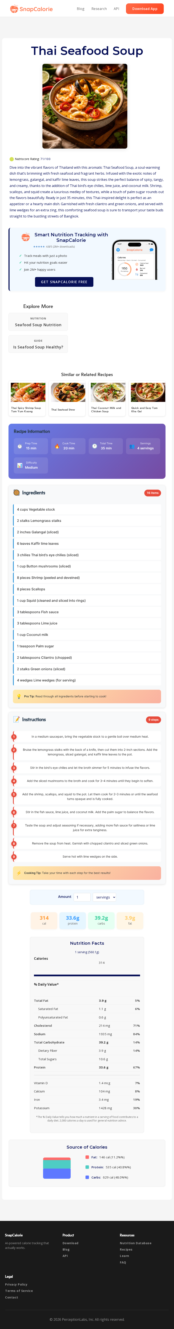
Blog (81, 8)
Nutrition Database (136, 1243)
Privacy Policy (16, 1284)
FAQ (123, 1262)
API (116, 8)
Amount (65, 896)
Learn (124, 1256)
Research (99, 8)
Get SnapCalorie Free (64, 282)
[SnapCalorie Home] (32, 8)
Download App (144, 8)
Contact (11, 1297)
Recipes (126, 1249)
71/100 (45, 159)
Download (71, 1243)
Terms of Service (19, 1291)
